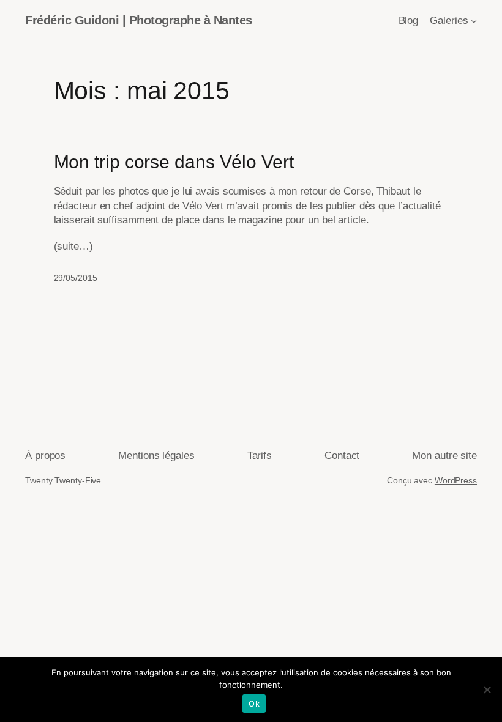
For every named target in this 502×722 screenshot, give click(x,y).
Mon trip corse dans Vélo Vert (174, 162)
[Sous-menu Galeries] (474, 21)
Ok (254, 704)
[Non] (487, 689)
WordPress (456, 480)
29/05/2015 (75, 278)
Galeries (449, 20)
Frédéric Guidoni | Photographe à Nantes (138, 20)
